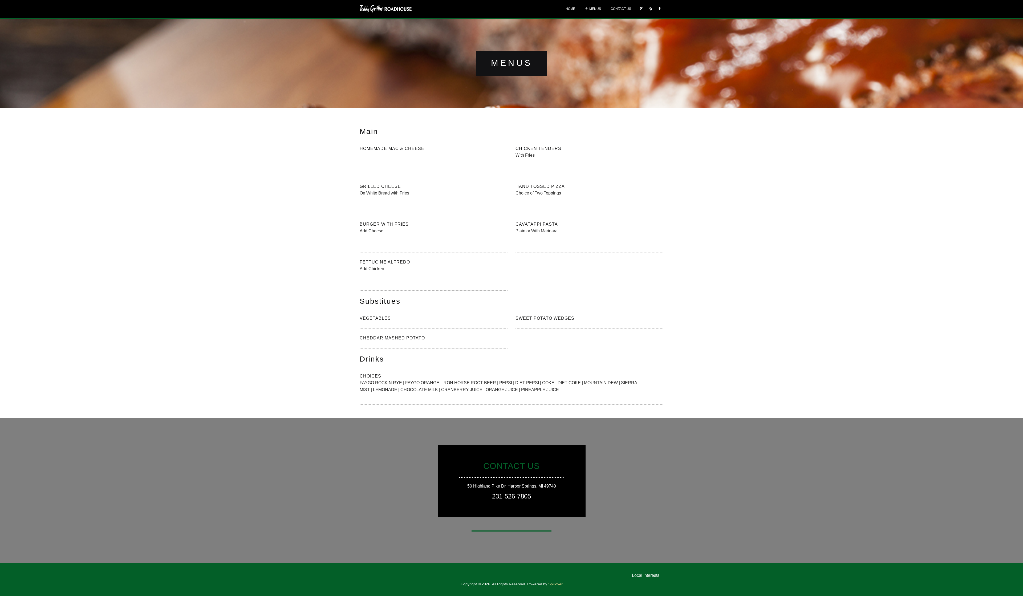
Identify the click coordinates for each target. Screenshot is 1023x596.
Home (570, 9)
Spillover (555, 584)
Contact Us (621, 9)
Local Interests (645, 575)
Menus (595, 9)
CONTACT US (511, 466)
